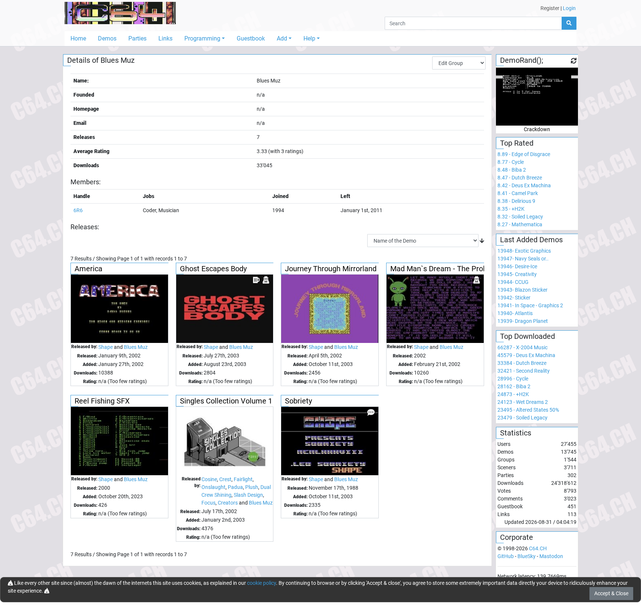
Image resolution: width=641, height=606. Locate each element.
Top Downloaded (527, 336)
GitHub (505, 556)
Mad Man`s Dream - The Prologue (445, 268)
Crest (225, 479)
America (88, 268)
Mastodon (551, 556)
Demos (107, 38)
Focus (208, 503)
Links (165, 38)
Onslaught (213, 487)
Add (282, 38)
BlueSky (526, 556)
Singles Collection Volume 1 (226, 400)
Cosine (209, 479)
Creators (228, 503)
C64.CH (538, 548)
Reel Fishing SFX (102, 400)
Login (569, 8)
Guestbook (251, 38)
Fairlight (243, 479)
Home (78, 38)
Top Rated (516, 143)
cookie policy (261, 583)
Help (309, 38)
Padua (235, 487)
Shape (105, 347)
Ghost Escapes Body (213, 268)
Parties (137, 38)
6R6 (78, 210)
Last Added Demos (531, 239)
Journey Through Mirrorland (331, 268)
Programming (202, 38)
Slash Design (248, 495)
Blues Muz (136, 347)
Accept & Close (611, 593)
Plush (251, 487)
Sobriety (298, 400)
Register (549, 8)
